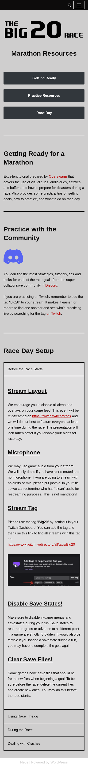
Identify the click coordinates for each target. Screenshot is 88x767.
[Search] (69, 5)
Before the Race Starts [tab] (25, 369)
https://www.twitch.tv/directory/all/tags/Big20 (41, 544)
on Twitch (53, 313)
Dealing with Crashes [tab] (24, 743)
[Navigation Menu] (78, 5)
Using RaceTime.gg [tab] (23, 716)
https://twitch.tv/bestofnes (51, 416)
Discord (51, 285)
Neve (24, 762)
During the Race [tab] (20, 730)
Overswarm (58, 176)
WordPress (59, 762)
